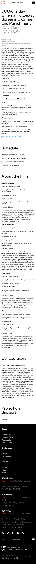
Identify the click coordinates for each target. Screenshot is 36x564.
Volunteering (6, 456)
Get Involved (7, 448)
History (4, 467)
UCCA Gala (6, 440)
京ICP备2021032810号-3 (10, 558)
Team (4, 470)
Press (4, 473)
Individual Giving (8, 437)
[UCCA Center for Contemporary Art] (3, 2)
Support (5, 429)
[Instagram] (14, 533)
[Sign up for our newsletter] (33, 539)
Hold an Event (7, 443)
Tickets (13, 2)
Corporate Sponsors (9, 434)
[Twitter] (24, 533)
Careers (5, 453)
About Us (6, 462)
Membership (21, 2)
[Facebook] (19, 533)
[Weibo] (4, 533)
